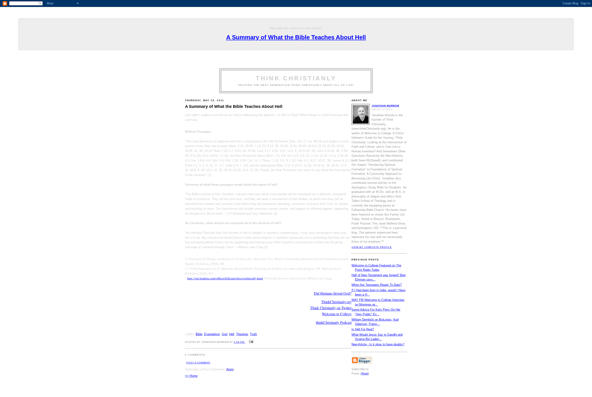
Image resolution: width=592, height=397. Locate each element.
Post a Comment (198, 362)
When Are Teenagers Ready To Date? (377, 285)
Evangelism (212, 334)
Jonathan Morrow (385, 105)
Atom (230, 369)
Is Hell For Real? (363, 329)
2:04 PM (239, 342)
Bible (199, 334)
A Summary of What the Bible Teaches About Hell (296, 37)
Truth (253, 334)
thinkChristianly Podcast (334, 322)
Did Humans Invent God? (333, 293)
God (224, 334)
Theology (242, 334)
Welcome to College (337, 313)
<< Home (191, 376)
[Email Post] (250, 342)
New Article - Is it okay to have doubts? (378, 344)
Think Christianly (296, 78)
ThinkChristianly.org (336, 301)
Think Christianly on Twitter (331, 307)
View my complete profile (372, 247)
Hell (231, 334)
